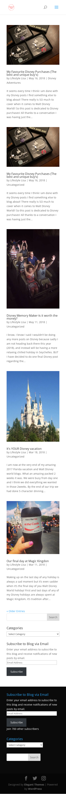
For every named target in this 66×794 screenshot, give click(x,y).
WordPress (35, 789)
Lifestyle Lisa (18, 78)
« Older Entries (16, 611)
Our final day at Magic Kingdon (28, 561)
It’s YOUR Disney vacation (24, 449)
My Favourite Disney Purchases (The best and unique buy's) (31, 73)
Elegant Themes (34, 784)
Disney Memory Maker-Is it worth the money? (32, 317)
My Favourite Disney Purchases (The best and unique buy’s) (31, 175)
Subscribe (16, 671)
